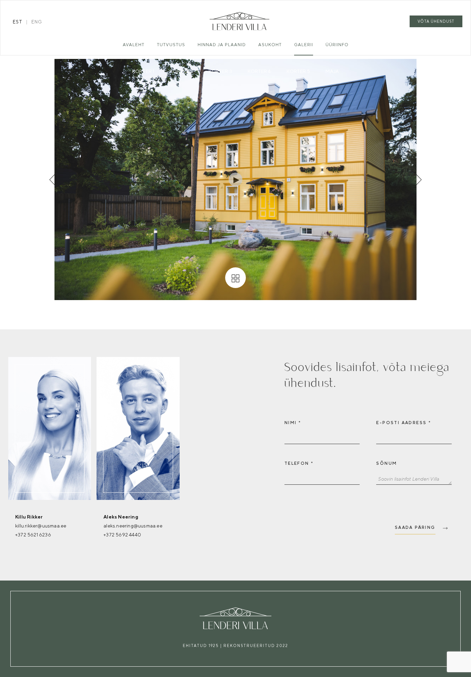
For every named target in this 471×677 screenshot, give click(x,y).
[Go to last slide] (52, 179)
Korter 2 (181, 71)
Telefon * (299, 463)
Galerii (303, 44)
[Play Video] (235, 179)
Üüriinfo (337, 44)
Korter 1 (143, 71)
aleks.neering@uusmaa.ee (132, 526)
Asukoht (270, 44)
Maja (332, 71)
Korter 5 (298, 71)
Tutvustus (171, 44)
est (17, 21)
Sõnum (386, 463)
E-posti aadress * (403, 422)
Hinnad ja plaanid (222, 44)
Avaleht (133, 44)
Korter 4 (259, 71)
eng (36, 21)
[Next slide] (418, 179)
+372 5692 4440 (122, 534)
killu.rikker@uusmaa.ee (40, 526)
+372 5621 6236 (33, 534)
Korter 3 (220, 71)
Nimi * (292, 422)
